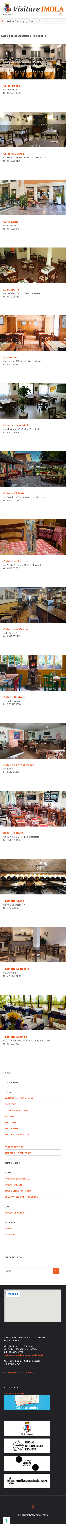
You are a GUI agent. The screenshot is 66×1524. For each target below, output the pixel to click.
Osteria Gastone (14, 697)
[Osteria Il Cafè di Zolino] (33, 741)
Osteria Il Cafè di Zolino (18, 765)
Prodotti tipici (14, 1147)
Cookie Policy (27, 1372)
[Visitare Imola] (32, 9)
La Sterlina (10, 357)
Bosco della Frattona (18, 1190)
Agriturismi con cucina (19, 1098)
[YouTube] (33, 1506)
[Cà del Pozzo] (33, 61)
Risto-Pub (10, 1122)
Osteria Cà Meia (13, 493)
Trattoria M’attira (15, 1036)
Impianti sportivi (15, 1212)
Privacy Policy (11, 1372)
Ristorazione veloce (17, 1134)
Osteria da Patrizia (15, 561)
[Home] (2, 21)
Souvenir (10, 1234)
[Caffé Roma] (33, 197)
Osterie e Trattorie (16, 1110)
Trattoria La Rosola (16, 968)
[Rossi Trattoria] (33, 809)
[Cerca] (56, 1271)
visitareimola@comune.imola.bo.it (23, 1355)
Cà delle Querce (13, 153)
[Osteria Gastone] (33, 673)
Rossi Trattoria (13, 833)
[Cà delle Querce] (33, 129)
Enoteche (10, 1104)
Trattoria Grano (13, 901)
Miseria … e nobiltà (15, 425)
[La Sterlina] (33, 333)
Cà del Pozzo (11, 86)
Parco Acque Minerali (18, 1178)
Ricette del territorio (18, 1153)
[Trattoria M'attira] (33, 1012)
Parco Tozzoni (14, 1184)
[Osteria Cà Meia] (33, 469)
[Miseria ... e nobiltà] (33, 401)
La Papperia (11, 289)
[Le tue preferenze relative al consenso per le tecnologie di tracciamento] (6, 1520)
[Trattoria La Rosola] (33, 944)
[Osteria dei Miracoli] (33, 605)
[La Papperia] (33, 265)
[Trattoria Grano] (33, 876)
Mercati (9, 1228)
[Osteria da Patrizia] (33, 537)
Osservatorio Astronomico (21, 1196)
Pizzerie (9, 1116)
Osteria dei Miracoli (16, 629)
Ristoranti (11, 1128)
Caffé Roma (11, 221)
